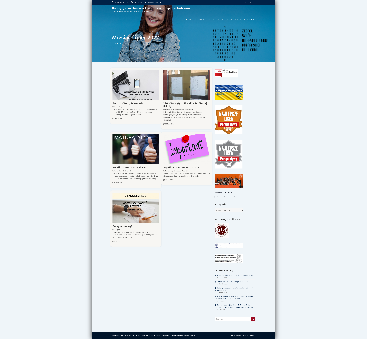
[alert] (234, 197)
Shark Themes (249, 335)
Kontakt (221, 19)
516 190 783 (138, 2)
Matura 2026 (200, 19)
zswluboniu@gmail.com (154, 2)
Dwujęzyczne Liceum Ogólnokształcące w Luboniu (151, 8)
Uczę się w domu (233, 19)
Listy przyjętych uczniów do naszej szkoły (185, 105)
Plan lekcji (211, 19)
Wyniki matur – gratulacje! (129, 167)
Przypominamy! (122, 226)
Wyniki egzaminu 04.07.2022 (181, 167)
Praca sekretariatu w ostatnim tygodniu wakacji (235, 275)
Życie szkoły (189, 109)
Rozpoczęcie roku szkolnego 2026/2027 (232, 282)
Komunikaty (118, 107)
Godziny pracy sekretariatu (129, 103)
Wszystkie (185, 171)
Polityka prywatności (186, 335)
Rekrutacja (248, 19)
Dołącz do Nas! (170, 109)
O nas (188, 19)
